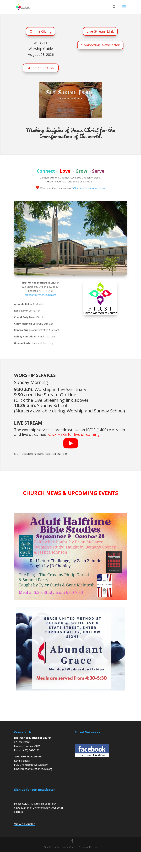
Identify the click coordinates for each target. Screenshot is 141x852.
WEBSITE (41, 43)
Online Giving (41, 31)
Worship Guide (41, 48)
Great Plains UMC (40, 67)
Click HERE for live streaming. (74, 434)
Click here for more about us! (89, 188)
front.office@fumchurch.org (40, 294)
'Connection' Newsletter (100, 45)
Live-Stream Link (100, 31)
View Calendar (24, 824)
